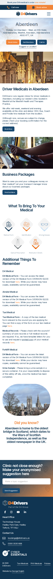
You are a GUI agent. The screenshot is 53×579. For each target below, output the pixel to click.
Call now (15, 7)
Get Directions (28, 42)
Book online (41, 7)
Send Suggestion (11, 491)
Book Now (8, 129)
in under (26, 2)
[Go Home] (26, 13)
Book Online (12, 42)
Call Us (42, 42)
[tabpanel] (26, 436)
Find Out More (10, 192)
